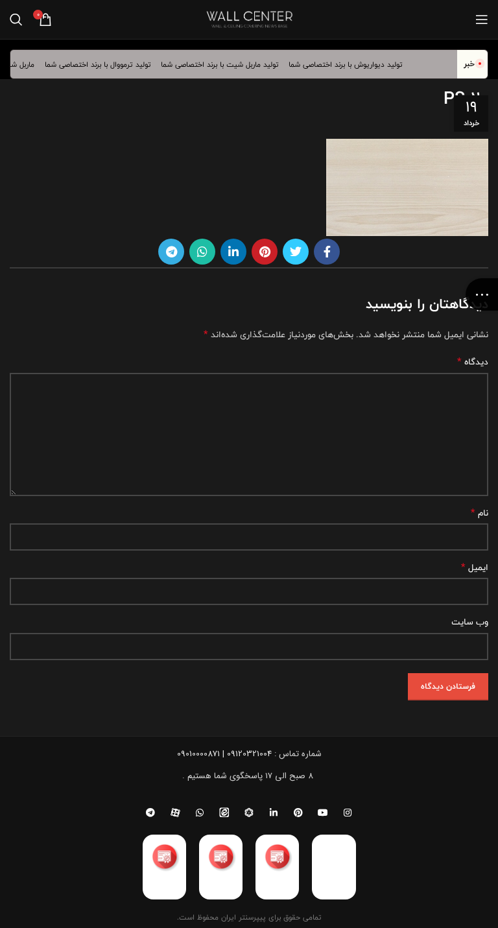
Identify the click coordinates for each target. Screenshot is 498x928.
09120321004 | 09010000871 (224, 754)
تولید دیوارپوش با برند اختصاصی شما (352, 64)
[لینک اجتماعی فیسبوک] (327, 252)
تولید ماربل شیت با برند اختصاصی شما (226, 64)
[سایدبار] (482, 294)
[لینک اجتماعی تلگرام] (171, 252)
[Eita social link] (224, 812)
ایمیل (474, 567)
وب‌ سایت (469, 622)
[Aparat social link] (175, 812)
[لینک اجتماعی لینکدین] (233, 252)
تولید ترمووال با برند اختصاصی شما (104, 64)
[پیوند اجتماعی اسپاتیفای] (249, 812)
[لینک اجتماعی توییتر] (296, 252)
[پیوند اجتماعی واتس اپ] (202, 252)
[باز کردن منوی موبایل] (482, 19)
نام (479, 513)
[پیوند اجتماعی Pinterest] (265, 252)
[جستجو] (16, 19)
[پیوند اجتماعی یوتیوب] (323, 812)
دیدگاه (472, 362)
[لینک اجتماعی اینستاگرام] (347, 812)
